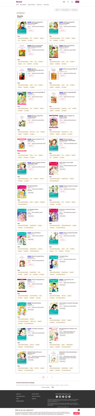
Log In (77, 1)
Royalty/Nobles (33, 225)
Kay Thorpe (40, 96)
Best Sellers (23, 4)
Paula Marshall (40, 260)
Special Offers (31, 4)
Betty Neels (40, 283)
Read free (31, 30)
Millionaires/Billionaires (66, 225)
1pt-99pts (36, 38)
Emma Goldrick (40, 49)
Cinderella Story (65, 131)
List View (74, 9)
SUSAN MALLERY (41, 166)
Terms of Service (36, 396)
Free (31, 38)
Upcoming (46, 4)
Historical (40, 248)
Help (17, 398)
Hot (19, 40)
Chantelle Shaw (62, 332)
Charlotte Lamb (72, 73)
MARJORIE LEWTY (41, 143)
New (17, 4)
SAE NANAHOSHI (67, 212)
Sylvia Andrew (72, 188)
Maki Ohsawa (67, 356)
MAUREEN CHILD (73, 143)
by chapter (30, 40)
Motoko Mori (66, 331)
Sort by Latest (65, 9)
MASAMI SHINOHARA (68, 165)
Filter (57, 9)
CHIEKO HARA (35, 188)
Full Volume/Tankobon (54, 180)
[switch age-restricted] (64, 1)
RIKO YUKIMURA (35, 212)
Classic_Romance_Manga (23, 38)
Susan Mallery (30, 357)
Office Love (32, 131)
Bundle (63, 344)
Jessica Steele (72, 49)
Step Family (64, 108)
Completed (24, 40)
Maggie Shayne (72, 120)
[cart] (72, 2)
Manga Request (20, 401)
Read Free (39, 4)
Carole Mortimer (72, 306)
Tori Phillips (36, 357)
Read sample (62, 169)
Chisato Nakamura (41, 356)
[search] (68, 2)
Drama (31, 61)
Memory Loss (33, 321)
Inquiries (34, 398)
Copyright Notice (20, 396)
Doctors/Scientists (33, 295)
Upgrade (41, 38)
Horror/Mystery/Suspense (23, 321)
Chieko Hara (34, 26)
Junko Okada (73, 356)
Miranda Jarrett (72, 259)
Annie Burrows (72, 282)
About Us (18, 394)
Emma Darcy (68, 357)
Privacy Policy (35, 394)
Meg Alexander (40, 26)
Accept (76, 413)
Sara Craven (72, 96)
